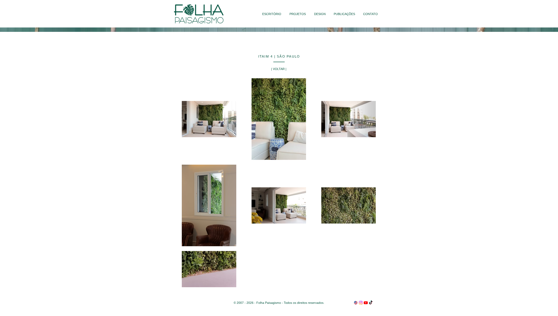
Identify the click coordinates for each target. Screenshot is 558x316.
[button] (297, 14)
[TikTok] (370, 302)
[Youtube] (365, 302)
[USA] (355, 302)
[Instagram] (360, 302)
